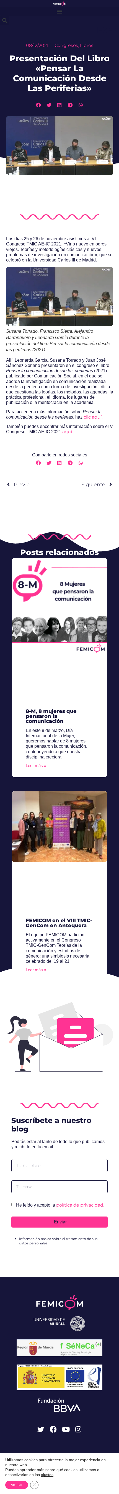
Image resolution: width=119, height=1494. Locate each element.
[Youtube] (65, 1429)
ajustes (47, 1474)
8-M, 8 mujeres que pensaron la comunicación (51, 716)
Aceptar (16, 1485)
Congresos (66, 45)
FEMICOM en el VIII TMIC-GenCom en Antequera (59, 923)
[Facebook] (53, 1429)
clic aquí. (93, 417)
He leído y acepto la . (60, 1205)
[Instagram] (78, 1429)
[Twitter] (40, 1429)
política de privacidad (79, 1205)
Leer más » (36, 765)
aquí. (67, 431)
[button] (59, 11)
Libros (86, 45)
